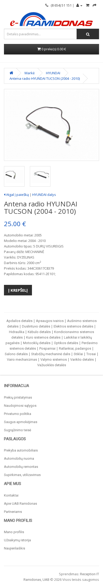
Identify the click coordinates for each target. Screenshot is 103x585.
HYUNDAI (53, 73)
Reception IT (89, 574)
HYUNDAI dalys (44, 194)
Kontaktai (11, 495)
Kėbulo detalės (39, 332)
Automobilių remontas (21, 467)
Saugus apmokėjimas (20, 422)
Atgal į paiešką (17, 194)
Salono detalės (16, 354)
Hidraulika (16, 332)
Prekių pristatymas (18, 397)
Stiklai (78, 354)
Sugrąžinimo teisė (17, 430)
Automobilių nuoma (19, 458)
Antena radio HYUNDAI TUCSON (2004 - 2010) (45, 78)
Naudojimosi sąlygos (20, 406)
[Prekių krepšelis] (87, 5)
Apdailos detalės (19, 321)
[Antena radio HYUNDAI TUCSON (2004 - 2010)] (51, 125)
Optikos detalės (66, 343)
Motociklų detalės (36, 343)
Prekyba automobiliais (21, 450)
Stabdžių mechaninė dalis (50, 354)
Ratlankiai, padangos (75, 348)
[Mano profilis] (79, 5)
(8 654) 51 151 (60, 5)
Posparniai (47, 348)
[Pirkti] (94, 5)
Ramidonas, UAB (36, 580)
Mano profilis (14, 532)
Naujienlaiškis (14, 548)
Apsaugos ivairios (50, 321)
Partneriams (13, 512)
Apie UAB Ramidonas (20, 503)
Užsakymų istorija (17, 540)
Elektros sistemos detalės (73, 326)
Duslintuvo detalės (36, 326)
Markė (30, 73)
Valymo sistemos (53, 359)
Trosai (91, 354)
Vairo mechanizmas (22, 359)
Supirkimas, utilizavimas (22, 475)
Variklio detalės (82, 359)
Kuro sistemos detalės (43, 337)
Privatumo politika (17, 414)
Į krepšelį (18, 290)
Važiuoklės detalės (51, 365)
